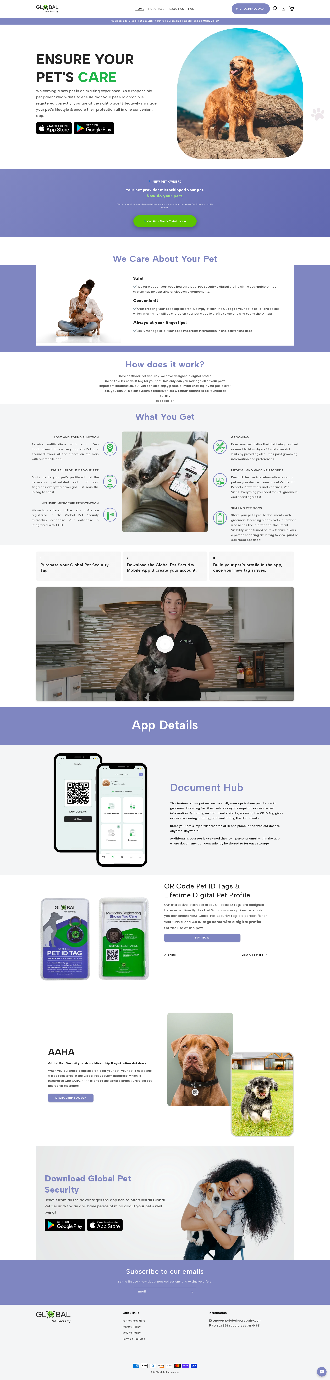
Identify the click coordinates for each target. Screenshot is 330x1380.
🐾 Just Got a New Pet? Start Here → (165, 221)
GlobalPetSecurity (169, 1372)
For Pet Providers (134, 1320)
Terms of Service (134, 1339)
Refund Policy (132, 1332)
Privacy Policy (132, 1326)
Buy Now (202, 937)
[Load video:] (165, 644)
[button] (275, 9)
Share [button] (172, 955)
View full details (252, 955)
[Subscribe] (192, 1292)
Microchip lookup (70, 1098)
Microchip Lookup (251, 8)
